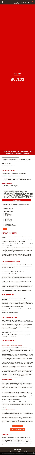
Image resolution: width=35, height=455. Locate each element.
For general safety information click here (10, 157)
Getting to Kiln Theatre (15, 151)
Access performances (18, 153)
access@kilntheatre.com (19, 306)
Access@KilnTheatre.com (9, 165)
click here (16, 273)
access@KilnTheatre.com (7, 377)
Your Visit (17, 74)
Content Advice (26, 153)
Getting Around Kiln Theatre (26, 151)
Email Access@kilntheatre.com (17, 429)
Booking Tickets (7, 151)
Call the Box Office (17, 425)
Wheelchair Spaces (9, 153)
